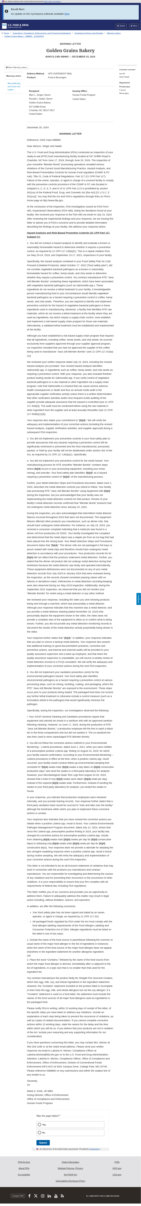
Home (6, 33)
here (66, 14)
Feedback (139, 599)
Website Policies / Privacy (70, 1168)
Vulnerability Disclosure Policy (70, 1181)
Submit (43, 1142)
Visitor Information (70, 1162)
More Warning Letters (17, 67)
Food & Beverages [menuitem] (124, 91)
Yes (44, 1124)
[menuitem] (127, 74)
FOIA (117, 1162)
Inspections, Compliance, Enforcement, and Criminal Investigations (42, 33)
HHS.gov (117, 1168)
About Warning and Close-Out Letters (14, 86)
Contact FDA (18, 1196)
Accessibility (24, 1175)
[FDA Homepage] (15, 26)
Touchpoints (93, 1149)
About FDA (24, 1168)
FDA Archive (24, 1162)
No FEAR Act (70, 1175)
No (43, 1132)
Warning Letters (114, 33)
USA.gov (117, 1175)
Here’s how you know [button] (52, 1)
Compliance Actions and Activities (88, 33)
